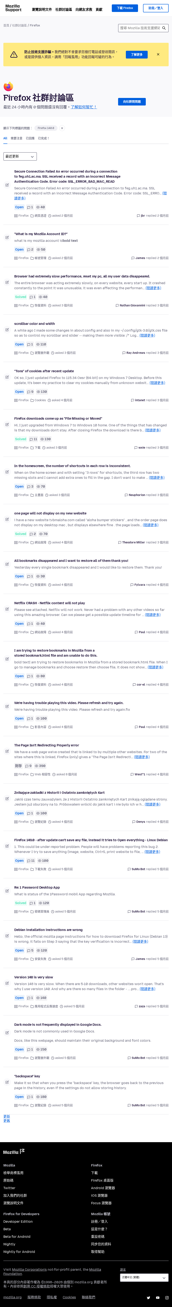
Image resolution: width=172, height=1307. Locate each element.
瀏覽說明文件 (42, 10)
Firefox (23, 215)
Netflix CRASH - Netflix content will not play (49, 603)
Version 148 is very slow (33, 977)
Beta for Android (16, 1237)
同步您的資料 (101, 1244)
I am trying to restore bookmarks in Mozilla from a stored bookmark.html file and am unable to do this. (55, 652)
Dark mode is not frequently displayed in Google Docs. (58, 1025)
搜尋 (164, 28)
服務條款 (34, 1297)
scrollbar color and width (34, 324)
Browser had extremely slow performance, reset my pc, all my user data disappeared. (82, 276)
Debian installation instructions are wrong (48, 930)
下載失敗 (40, 869)
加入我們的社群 (15, 1196)
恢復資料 (40, 305)
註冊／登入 (156, 8)
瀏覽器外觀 (42, 353)
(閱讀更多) (153, 288)
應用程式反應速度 (46, 1006)
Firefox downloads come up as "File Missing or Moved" (58, 418)
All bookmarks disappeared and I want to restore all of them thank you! (71, 561)
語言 (123, 1270)
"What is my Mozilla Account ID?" (41, 234)
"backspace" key (27, 1076)
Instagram (167, 1297)
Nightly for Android (19, 1252)
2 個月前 (163, 215)
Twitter (9, 1188)
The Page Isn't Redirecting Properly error (46, 745)
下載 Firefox (125, 8)
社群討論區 (63, 10)
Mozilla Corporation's (29, 1270)
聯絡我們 (88, 1297)
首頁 (6, 25)
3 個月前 (163, 305)
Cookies (40, 400)
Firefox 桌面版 (102, 1180)
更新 (6, 1116)
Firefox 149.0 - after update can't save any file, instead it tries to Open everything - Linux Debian (91, 840)
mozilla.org (12, 1297)
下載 (37, 447)
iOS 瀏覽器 (99, 1196)
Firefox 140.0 (46, 128)
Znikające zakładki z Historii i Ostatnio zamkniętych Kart (59, 793)
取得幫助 (97, 1252)
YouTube (157, 1297)
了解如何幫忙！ (84, 107)
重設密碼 (97, 1237)
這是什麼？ (99, 1229)
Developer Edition (18, 1222)
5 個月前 (163, 869)
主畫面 (39, 495)
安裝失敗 (40, 959)
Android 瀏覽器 (103, 1188)
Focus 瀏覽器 (101, 1203)
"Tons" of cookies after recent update (44, 371)
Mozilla (13, 1152)
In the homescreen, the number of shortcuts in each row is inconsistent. (72, 466)
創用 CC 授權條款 (36, 1286)
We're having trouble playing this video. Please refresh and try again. (69, 703)
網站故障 (40, 542)
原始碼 (8, 1180)
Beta (7, 1229)
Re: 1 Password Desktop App (37, 887)
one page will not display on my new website (50, 513)
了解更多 (137, 54)
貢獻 (99, 10)
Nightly (9, 1244)
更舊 (6, 1121)
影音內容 (40, 727)
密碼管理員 (42, 911)
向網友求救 (84, 10)
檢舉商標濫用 (13, 1173)
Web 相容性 (43, 774)
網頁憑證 (40, 215)
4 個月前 (163, 585)
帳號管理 (40, 258)
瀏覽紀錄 (40, 822)
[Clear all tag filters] (62, 128)
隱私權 (52, 1297)
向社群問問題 (132, 101)
